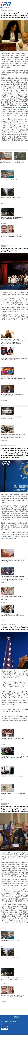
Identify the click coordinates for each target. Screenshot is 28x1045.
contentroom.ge (4, 422)
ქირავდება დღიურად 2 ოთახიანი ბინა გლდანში (13, 776)
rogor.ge (2, 620)
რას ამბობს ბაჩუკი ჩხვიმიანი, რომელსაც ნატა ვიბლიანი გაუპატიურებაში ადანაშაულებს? (12, 235)
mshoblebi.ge (4, 582)
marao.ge (3, 602)
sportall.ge (3, 744)
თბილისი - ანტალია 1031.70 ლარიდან (10, 179)
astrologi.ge (3, 762)
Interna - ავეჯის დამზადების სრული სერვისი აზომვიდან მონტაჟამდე (11, 417)
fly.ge (2, 185)
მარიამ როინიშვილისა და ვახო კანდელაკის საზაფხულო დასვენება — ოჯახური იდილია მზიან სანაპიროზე (13, 598)
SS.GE (2, 150)
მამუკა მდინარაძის (7, 510)
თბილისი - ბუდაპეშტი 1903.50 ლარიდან (10, 197)
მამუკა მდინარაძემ (7, 536)
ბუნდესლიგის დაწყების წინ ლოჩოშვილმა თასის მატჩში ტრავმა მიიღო (13, 739)
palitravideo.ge (4, 223)
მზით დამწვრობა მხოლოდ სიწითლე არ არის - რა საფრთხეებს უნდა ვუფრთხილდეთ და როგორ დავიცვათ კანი (13, 560)
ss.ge (2, 782)
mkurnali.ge (3, 565)
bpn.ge (2, 382)
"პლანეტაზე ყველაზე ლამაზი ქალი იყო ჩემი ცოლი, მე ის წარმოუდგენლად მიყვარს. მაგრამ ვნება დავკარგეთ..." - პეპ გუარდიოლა (14, 757)
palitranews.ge (4, 400)
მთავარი (15, 1016)
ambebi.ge (3, 345)
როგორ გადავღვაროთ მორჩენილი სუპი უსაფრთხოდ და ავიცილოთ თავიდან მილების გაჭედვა (12, 615)
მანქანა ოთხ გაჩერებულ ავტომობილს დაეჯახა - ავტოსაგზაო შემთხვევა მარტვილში (13, 218)
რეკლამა (16, 1017)
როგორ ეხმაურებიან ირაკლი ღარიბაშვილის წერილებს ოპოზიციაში (12, 395)
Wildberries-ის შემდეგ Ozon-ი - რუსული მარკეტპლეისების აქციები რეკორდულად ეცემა (13, 377)
